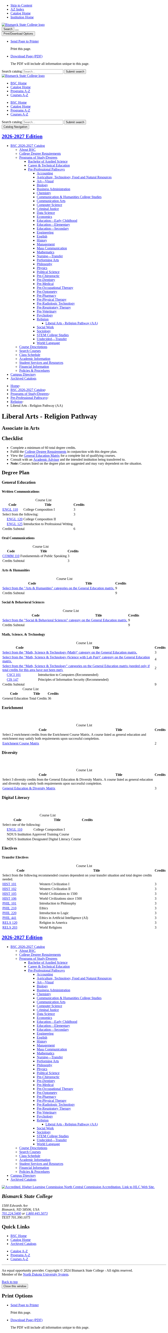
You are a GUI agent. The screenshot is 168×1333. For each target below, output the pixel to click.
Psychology (45, 315)
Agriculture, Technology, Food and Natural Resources (74, 177)
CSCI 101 (14, 675)
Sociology (44, 331)
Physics (42, 268)
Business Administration (53, 189)
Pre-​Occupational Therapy (55, 288)
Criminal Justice (48, 209)
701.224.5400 (11, 1213)
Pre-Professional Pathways (28, 398)
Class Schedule (29, 355)
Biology (42, 185)
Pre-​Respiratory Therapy (54, 307)
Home (14, 386)
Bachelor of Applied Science (48, 161)
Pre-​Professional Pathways (46, 169)
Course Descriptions (33, 347)
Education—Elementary (53, 224)
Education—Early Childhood (57, 220)
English (42, 236)
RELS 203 (9, 927)
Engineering (45, 232)
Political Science (48, 272)
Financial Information (34, 366)
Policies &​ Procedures (34, 370)
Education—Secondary (53, 228)
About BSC (27, 149)
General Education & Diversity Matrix (28, 788)
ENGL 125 (15, 524)
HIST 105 (9, 894)
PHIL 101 (9, 903)
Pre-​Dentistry (46, 280)
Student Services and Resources (41, 362)
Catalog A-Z (19, 1251)
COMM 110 (10, 556)
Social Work (45, 327)
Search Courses (30, 351)
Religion (43, 319)
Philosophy (44, 264)
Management (46, 244)
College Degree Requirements (40, 153)
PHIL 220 (9, 913)
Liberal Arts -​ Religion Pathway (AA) (72, 323)
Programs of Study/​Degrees (38, 157)
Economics (44, 217)
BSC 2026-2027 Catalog (27, 390)
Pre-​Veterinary (47, 311)
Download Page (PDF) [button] (26, 56)
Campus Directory (23, 374)
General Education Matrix (42, 455)
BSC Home (18, 83)
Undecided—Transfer (52, 339)
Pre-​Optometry (47, 291)
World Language (48, 343)
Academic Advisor (46, 459)
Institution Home (22, 17)
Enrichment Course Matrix (20, 743)
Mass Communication (52, 248)
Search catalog (12, 71)
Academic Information (34, 359)
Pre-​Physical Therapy (51, 299)
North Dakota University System (45, 1274)
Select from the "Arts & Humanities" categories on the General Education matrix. (58, 588)
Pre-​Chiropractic (48, 276)
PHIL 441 (9, 918)
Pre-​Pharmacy (46, 295)
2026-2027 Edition (22, 136)
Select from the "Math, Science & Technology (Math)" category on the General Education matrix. (69, 652)
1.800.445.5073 (37, 1213)
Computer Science (49, 205)
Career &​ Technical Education (49, 165)
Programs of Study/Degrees (29, 394)
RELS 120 (9, 922)
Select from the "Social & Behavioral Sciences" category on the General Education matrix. (64, 620)
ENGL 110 (10, 509)
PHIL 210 (9, 908)
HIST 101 (9, 884)
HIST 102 (9, 889)
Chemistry (44, 193)
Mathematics (45, 252)
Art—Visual (45, 181)
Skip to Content (21, 5)
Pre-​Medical (45, 284)
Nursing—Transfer (50, 256)
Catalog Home (20, 13)
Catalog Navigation (15, 126)
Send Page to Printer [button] (24, 41)
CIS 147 (12, 679)
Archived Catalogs (23, 378)
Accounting (45, 173)
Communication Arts (51, 201)
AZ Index (17, 9)
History (42, 240)
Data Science (46, 213)
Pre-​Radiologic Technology (56, 303)
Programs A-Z (20, 91)
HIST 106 (9, 898)
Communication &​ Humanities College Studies (69, 197)
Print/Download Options (18, 33)
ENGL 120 (15, 519)
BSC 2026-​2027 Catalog (27, 146)
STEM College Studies (53, 335)
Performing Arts (48, 260)
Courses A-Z (19, 95)
